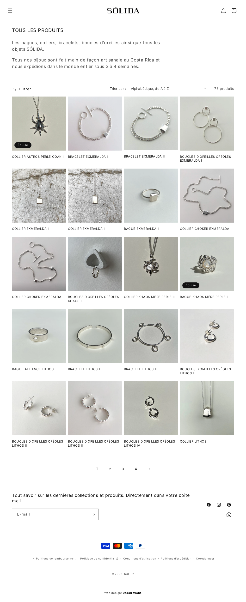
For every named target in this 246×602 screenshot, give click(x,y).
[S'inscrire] (93, 514)
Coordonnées (205, 558)
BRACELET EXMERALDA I (88, 156)
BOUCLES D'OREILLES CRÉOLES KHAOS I (93, 299)
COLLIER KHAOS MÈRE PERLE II (149, 297)
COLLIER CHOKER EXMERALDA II (38, 297)
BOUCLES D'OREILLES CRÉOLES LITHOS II (37, 443)
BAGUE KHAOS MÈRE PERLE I (204, 297)
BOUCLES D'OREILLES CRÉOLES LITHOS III (93, 443)
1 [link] (97, 468)
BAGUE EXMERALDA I (141, 229)
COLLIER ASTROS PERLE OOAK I (37, 156)
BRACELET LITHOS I (84, 369)
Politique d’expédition (176, 558)
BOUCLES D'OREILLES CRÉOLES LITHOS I (205, 371)
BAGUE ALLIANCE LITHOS (33, 369)
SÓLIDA (129, 574)
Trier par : (118, 88)
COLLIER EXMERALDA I (30, 229)
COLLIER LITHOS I (194, 441)
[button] (10, 10)
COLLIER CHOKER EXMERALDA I (205, 229)
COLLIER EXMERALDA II (86, 229)
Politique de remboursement (56, 558)
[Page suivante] (149, 469)
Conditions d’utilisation (139, 558)
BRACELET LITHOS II (140, 369)
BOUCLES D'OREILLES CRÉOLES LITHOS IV (149, 443)
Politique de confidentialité (99, 558)
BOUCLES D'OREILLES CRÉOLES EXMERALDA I (205, 159)
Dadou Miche (132, 593)
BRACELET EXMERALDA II (144, 156)
